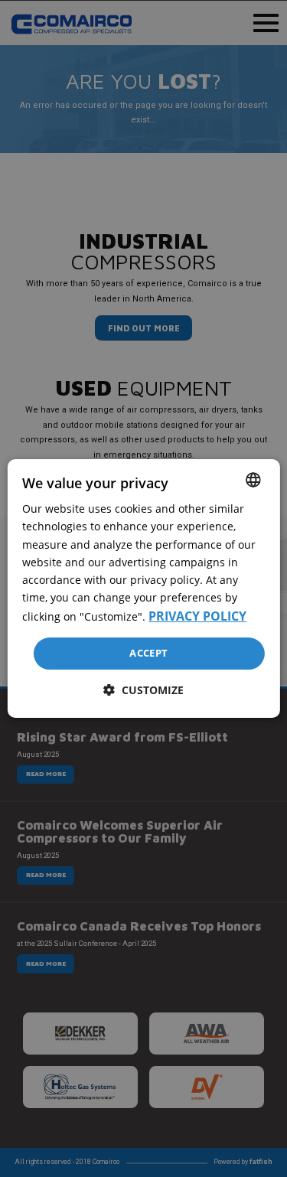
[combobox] (253, 479)
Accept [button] (148, 653)
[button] (143, 690)
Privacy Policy (197, 616)
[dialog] (143, 588)
